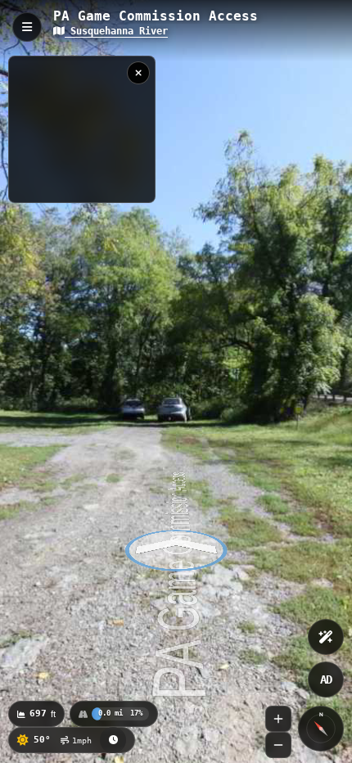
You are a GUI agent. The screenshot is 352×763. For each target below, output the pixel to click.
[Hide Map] (138, 72)
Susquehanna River (116, 31)
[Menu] (27, 27)
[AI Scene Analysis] (326, 637)
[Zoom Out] (278, 745)
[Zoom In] (278, 719)
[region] (82, 129)
